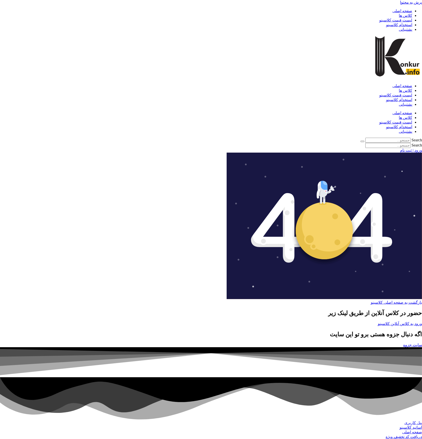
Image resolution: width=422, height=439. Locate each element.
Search (416, 140)
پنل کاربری (413, 423)
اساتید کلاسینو (411, 427)
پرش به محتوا (411, 2)
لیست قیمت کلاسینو (395, 20)
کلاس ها (405, 15)
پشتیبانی (405, 29)
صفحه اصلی (402, 11)
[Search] (362, 141)
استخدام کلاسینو (399, 25)
